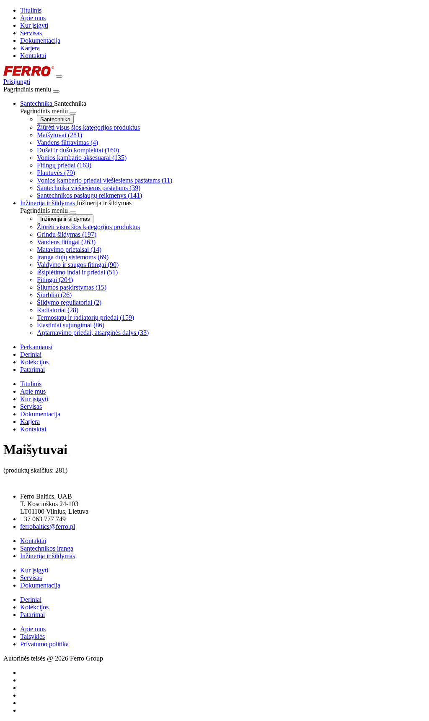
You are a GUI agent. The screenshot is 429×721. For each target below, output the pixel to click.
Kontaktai (33, 55)
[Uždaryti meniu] (56, 91)
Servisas (31, 33)
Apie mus (33, 17)
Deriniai (30, 599)
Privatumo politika (44, 644)
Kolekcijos (34, 607)
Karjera (30, 48)
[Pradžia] (29, 74)
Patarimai (32, 614)
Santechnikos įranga (46, 548)
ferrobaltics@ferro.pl (47, 526)
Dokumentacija (40, 40)
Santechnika (55, 119)
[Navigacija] (59, 76)
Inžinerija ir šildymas (65, 219)
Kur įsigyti (34, 25)
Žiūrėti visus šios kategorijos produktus (88, 127)
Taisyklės (32, 636)
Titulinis (30, 10)
